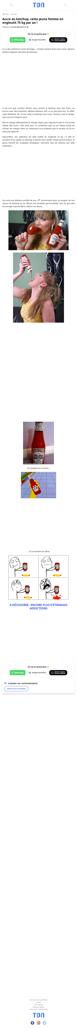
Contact (38, 1002)
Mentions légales (38, 1007)
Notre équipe (38, 1005)
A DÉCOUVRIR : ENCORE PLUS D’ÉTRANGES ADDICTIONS (38, 606)
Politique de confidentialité (38, 1009)
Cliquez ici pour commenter (16, 689)
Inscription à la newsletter (38, 1000)
